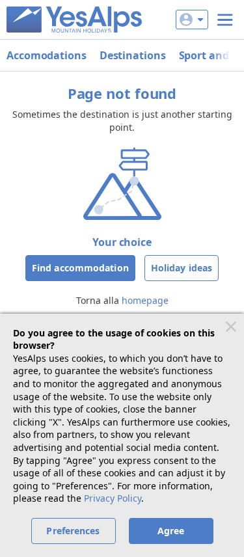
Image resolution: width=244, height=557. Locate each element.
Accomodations (47, 55)
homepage (145, 300)
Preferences (73, 530)
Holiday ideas (181, 268)
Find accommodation (80, 268)
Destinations (133, 55)
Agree (171, 530)
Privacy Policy (112, 498)
